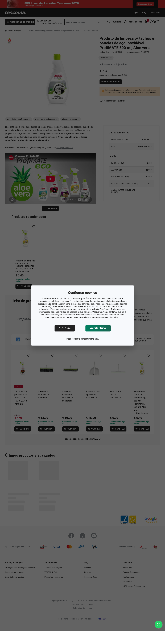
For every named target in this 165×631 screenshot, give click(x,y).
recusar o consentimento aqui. (85, 339)
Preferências (65, 328)
